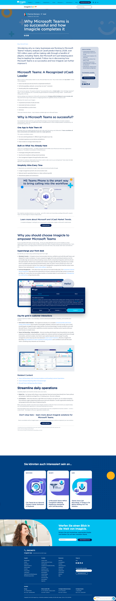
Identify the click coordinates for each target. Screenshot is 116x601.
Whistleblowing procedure (29, 576)
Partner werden (27, 567)
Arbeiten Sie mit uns (28, 565)
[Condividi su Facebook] (24, 35)
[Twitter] (89, 84)
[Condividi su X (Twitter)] (28, 35)
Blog (18, 44)
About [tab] (76, 293)
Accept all (75, 310)
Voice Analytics (44, 579)
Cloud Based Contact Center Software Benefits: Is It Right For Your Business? (89, 63)
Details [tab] (58, 293)
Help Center (61, 569)
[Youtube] (85, 84)
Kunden (25, 562)
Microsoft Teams (24, 44)
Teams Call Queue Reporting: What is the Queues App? (32, 381)
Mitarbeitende (26, 560)
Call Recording (44, 576)
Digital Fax (43, 581)
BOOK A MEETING (46, 423)
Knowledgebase (62, 562)
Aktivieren (60, 560)
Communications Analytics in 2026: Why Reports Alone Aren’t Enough (89, 53)
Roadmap (60, 564)
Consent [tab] (40, 293)
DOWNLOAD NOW (46, 225)
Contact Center (44, 560)
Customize (57, 310)
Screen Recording (44, 577)
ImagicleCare (61, 567)
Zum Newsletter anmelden (88, 72)
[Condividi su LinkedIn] (26, 35)
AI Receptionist (44, 564)
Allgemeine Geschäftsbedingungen (30, 574)
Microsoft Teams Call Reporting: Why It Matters (30, 383)
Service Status (61, 572)
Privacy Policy (26, 570)
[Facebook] (83, 84)
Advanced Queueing (45, 570)
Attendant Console (44, 569)
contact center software (40, 267)
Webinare (60, 574)
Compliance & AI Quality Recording (47, 565)
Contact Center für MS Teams (46, 562)
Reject (40, 310)
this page (77, 301)
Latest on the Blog (86, 49)
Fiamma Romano (33, 14)
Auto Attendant (44, 572)
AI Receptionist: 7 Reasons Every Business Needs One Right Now (89, 67)
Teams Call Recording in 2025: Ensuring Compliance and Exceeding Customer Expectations (41, 378)
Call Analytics (43, 567)
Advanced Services (62, 565)
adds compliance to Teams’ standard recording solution (38, 339)
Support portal (61, 570)
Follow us (84, 82)
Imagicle (36, 299)
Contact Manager (44, 574)
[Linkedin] (87, 84)
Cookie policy (26, 572)
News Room (26, 564)
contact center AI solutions (51, 338)
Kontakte (26, 569)
